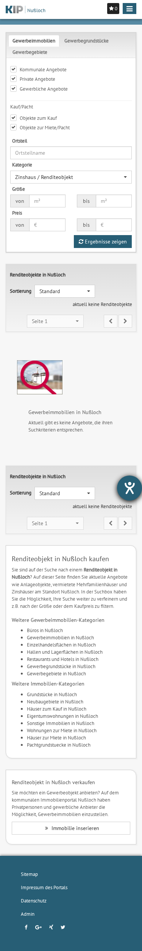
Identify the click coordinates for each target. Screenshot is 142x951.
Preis (17, 212)
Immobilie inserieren (74, 828)
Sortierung (20, 290)
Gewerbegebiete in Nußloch (56, 673)
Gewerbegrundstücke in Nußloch (61, 666)
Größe (18, 188)
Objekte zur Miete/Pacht (45, 127)
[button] (71, 177)
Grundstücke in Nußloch (52, 694)
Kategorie (22, 164)
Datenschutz (34, 900)
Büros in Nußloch (45, 630)
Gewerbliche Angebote (44, 88)
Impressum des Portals (44, 887)
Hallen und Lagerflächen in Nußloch (65, 651)
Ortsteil (19, 140)
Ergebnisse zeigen (105, 241)
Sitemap (29, 874)
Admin (27, 913)
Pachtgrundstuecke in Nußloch (59, 744)
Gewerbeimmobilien (33, 40)
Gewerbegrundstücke (86, 40)
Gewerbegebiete (29, 52)
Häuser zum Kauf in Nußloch (56, 708)
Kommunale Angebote (43, 69)
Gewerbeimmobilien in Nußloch (60, 637)
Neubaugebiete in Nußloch (55, 701)
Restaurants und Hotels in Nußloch (62, 659)
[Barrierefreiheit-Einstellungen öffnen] (129, 488)
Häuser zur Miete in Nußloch (56, 737)
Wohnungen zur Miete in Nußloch (62, 730)
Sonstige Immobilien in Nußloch (60, 723)
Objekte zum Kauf (38, 118)
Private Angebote (37, 78)
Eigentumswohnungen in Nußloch (62, 715)
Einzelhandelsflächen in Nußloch (61, 644)
